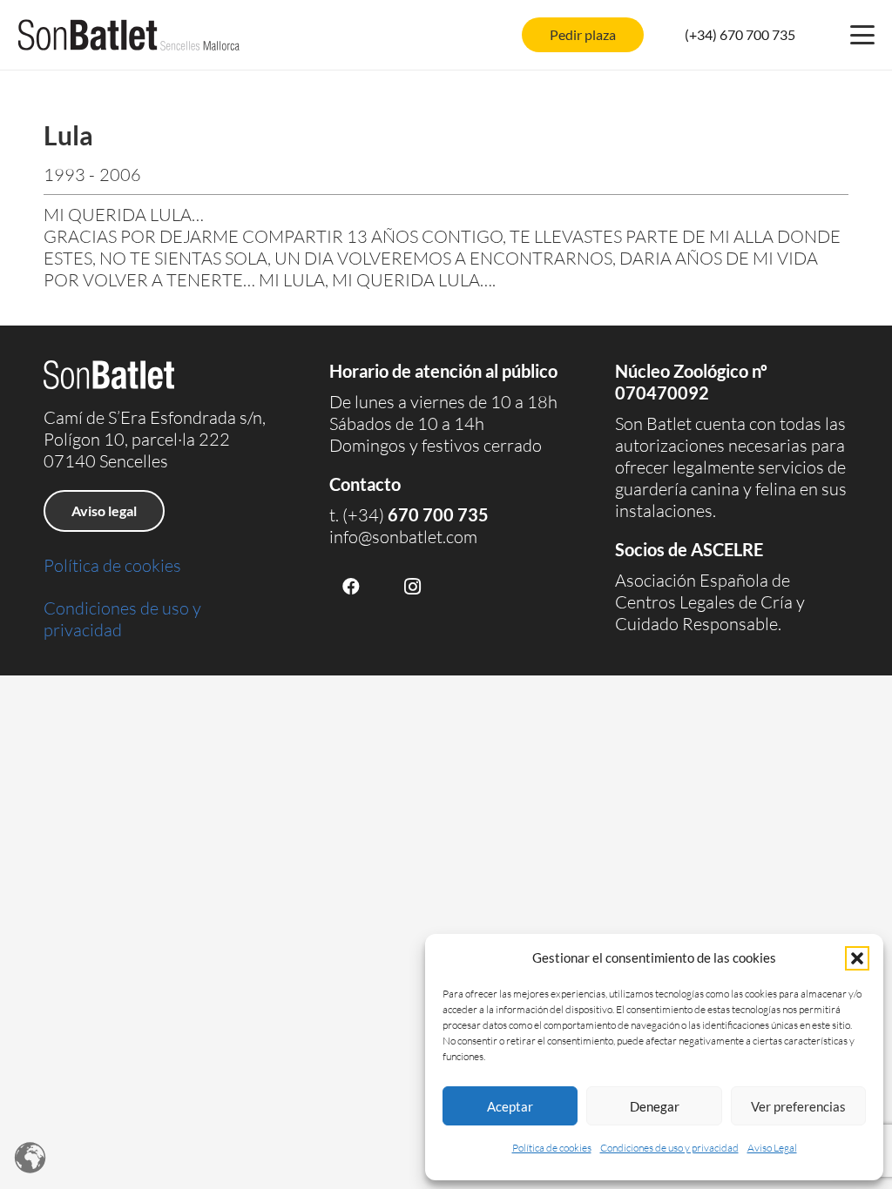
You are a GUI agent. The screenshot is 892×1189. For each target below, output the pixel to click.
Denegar (654, 1106)
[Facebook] (351, 586)
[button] (857, 958)
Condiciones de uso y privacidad (669, 1147)
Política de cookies (551, 1147)
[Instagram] (412, 586)
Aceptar (510, 1106)
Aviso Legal (772, 1147)
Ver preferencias (798, 1106)
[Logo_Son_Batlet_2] (128, 34)
